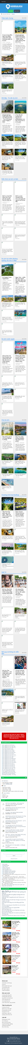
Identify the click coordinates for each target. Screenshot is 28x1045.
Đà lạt (13, 897)
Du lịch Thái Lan (19, 897)
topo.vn (15, 915)
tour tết (20, 912)
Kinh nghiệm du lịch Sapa (8, 873)
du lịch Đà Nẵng (15, 902)
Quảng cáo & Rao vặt (7, 1014)
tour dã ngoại (6, 906)
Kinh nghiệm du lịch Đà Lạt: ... (8, 745)
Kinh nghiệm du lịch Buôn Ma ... (9, 752)
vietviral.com (10, 915)
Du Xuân (16, 912)
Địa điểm (17, 907)
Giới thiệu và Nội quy (7, 982)
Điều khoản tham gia (7, 985)
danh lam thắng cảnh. (9, 912)
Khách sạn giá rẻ (6, 867)
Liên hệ (3, 984)
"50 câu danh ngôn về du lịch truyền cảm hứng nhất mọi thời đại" (13, 885)
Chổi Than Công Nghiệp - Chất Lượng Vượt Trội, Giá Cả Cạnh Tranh (14, 803)
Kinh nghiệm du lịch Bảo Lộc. (8, 766)
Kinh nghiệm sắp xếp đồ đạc (9, 872)
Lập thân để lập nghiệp (7, 1024)
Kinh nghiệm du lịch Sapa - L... (9, 756)
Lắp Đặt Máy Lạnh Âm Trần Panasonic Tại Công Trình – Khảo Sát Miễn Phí (15, 816)
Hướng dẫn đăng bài (7, 995)
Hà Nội (3, 905)
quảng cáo (23, 892)
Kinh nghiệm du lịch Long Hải (8, 759)
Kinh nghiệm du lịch (7, 869)
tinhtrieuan (15, 809)
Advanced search (14, 858)
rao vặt (4, 894)
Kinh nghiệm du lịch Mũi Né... (8, 764)
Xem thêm (24, 18)
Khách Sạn (16, 892)
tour (18, 915)
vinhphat (7, 841)
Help (7, 1041)
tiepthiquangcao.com (6, 909)
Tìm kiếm (4, 850)
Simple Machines (17, 1038)
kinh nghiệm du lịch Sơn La (8, 763)
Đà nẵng (10, 902)
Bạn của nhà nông (6, 1022)
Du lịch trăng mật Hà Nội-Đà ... (9, 769)
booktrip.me (4, 915)
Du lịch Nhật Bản (15, 910)
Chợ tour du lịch (5, 1007)
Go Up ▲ (19, 1041)
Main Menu (4, 1)
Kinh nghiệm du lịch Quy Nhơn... (9, 762)
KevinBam (20, 812)
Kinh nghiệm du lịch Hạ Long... (9, 767)
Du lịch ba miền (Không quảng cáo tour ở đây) (10, 259)
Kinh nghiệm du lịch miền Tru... (9, 747)
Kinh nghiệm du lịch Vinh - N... (9, 768)
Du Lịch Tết (6, 901)
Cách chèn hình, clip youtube (8, 1002)
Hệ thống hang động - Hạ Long (9, 774)
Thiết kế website (6, 990)
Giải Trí (4, 572)
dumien (21, 831)
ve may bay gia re (9, 905)
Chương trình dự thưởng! (10, 495)
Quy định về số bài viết (7, 998)
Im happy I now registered (11, 812)
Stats (3, 777)
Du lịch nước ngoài (8, 339)
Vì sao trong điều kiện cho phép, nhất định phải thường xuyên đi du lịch (14, 830)
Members (5, 781)
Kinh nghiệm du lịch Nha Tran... (9, 761)
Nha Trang (9, 897)
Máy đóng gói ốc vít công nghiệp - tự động (14, 845)
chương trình (19, 894)
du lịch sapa (22, 915)
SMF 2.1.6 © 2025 (10, 1038)
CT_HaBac (7, 846)
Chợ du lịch (5, 420)
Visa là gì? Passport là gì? (7, 748)
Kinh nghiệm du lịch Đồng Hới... (9, 758)
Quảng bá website (6, 1025)
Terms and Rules (13, 1041)
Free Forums (13, 1039)
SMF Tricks (15, 1037)
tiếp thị (4, 893)
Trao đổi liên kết (5, 987)
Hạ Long (13, 907)
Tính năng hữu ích (6, 999)
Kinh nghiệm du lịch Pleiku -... (8, 750)
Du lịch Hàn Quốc (8, 911)
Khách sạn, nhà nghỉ (6, 1008)
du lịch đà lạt (5, 907)
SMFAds (8, 1039)
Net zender (5, 864)
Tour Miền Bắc (8, 910)
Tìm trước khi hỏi (6, 1001)
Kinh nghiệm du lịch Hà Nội (8, 751)
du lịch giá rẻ (5, 902)
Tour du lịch (5, 866)
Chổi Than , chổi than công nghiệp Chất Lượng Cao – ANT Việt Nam (15, 835)
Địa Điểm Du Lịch (17, 905)
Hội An (3, 910)
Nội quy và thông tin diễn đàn (10, 652)
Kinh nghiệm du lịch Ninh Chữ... (9, 755)
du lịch (5, 891)
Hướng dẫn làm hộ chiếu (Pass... (9, 772)
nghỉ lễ (20, 902)
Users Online (6, 793)
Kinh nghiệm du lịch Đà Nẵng (9, 871)
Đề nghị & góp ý (5, 988)
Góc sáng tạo (5, 1021)
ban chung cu (17, 899)
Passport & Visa (5, 1011)
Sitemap (18, 1039)
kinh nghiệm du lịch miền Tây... (9, 746)
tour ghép (13, 894)
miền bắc (4, 897)
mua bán (8, 894)
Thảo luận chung (7, 18)
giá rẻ (11, 892)
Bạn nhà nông (5, 1026)
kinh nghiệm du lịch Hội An (8, 753)
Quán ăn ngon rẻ (6, 868)
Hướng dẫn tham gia (7, 996)
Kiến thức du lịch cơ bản (10, 179)
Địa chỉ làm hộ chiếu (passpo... (9, 773)
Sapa (3, 912)
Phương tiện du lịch (6, 1010)
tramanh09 (19, 804)
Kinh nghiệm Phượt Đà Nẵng (8, 771)
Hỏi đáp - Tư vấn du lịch (10, 98)
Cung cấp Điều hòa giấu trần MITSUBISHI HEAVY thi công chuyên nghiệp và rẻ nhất (14, 840)
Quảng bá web (6, 865)
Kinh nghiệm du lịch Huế (7, 757)
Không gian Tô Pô (6, 1019)
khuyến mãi (4, 899)
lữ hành (9, 907)
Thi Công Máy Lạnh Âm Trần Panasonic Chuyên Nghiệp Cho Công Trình (13, 826)
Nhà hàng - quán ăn (6, 1013)
